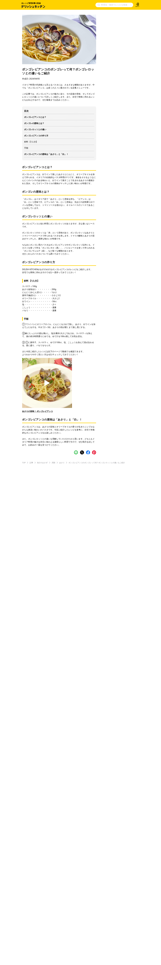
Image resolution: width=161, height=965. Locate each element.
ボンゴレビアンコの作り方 (36, 135)
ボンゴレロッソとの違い (35, 129)
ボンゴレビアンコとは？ (35, 117)
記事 (31, 462)
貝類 (53, 462)
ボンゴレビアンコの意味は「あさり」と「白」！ (46, 154)
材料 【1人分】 (31, 141)
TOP (24, 462)
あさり (62, 462)
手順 (26, 148)
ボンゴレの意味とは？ (34, 123)
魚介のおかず (42, 462)
